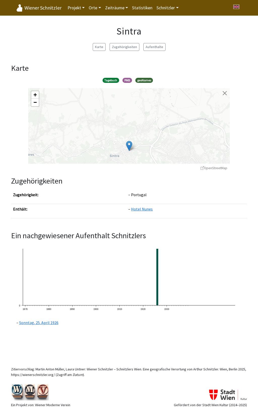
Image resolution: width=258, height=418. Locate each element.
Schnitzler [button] (165, 8)
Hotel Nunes (142, 209)
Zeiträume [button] (114, 8)
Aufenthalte (154, 47)
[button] (129, 146)
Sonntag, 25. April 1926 (38, 322)
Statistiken (142, 8)
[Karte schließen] (225, 93)
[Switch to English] (236, 7)
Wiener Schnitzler (42, 8)
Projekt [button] (74, 8)
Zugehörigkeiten (124, 47)
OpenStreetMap (215, 168)
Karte (99, 47)
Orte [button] (93, 8)
